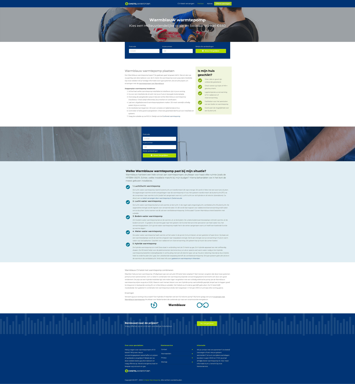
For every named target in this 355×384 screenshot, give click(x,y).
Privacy (163, 358)
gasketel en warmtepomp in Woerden (186, 258)
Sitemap (164, 362)
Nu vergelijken (207, 323)
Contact (164, 349)
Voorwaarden (166, 354)
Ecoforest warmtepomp (171, 116)
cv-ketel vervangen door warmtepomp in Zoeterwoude (161, 198)
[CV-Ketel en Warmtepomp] (137, 4)
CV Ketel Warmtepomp (151, 380)
